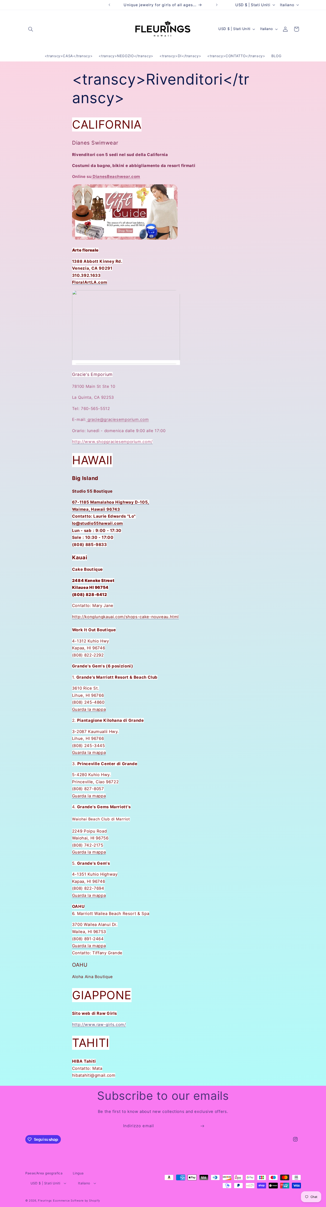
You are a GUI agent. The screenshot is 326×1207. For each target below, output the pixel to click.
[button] (30, 29)
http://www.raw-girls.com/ (99, 1024)
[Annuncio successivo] (216, 5)
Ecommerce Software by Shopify (76, 1200)
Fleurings (45, 1200)
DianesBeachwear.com (116, 176)
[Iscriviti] (202, 1126)
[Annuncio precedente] (109, 5)
